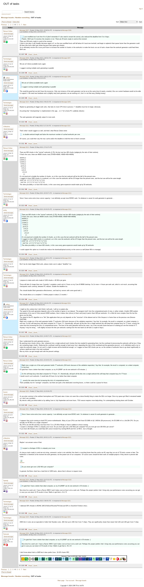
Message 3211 (24, 125)
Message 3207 (24, 30)
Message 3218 (24, 336)
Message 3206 (66, 30)
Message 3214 (24, 209)
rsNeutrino (6, 126)
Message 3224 (24, 501)
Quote (35, 54)
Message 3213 (24, 193)
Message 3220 (24, 391)
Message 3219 (24, 360)
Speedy (5, 480)
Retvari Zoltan (7, 31)
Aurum (5, 392)
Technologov (7, 59)
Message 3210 (24, 102)
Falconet (6, 534)
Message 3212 (24, 147)
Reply (30, 54)
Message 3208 (24, 58)
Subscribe (16, 22)
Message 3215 (24, 258)
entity (5, 210)
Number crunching (22, 17)
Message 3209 (24, 76)
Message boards (7, 17)
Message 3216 (24, 274)
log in (141, 9)
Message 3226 (24, 533)
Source (22, 462)
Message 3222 (24, 437)
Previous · (4, 25)
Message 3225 (24, 517)
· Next (24, 25)
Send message (8, 34)
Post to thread (6, 22)
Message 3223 (24, 480)
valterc (8, 78)
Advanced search (6, 14)
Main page (61, 580)
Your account (70, 580)
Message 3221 (24, 409)
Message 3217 (24, 303)
